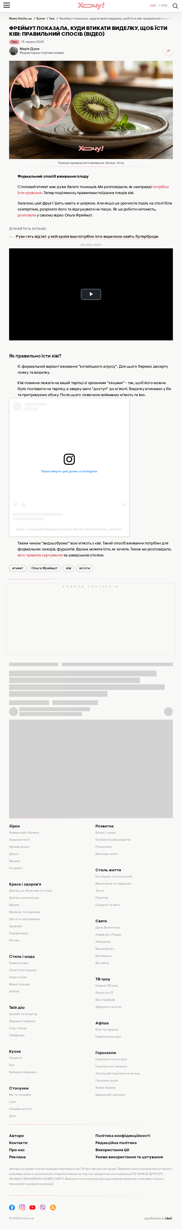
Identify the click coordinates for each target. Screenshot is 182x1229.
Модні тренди (19, 984)
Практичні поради (22, 970)
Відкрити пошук (175, 6)
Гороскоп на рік (106, 1080)
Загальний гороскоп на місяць (117, 1073)
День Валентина (107, 927)
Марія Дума (30, 49)
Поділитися (168, 51)
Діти (12, 1116)
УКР (153, 6)
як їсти (84, 568)
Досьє (14, 854)
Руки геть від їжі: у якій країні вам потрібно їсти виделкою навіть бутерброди (87, 237)
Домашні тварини (22, 1021)
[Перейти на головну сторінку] (91, 6)
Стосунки (19, 1089)
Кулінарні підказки (22, 1072)
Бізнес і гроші (105, 832)
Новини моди (18, 963)
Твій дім (17, 1008)
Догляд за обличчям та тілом (30, 891)
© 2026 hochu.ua (21, 1218)
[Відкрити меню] (6, 5)
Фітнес (14, 940)
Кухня (15, 1052)
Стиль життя (108, 870)
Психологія (103, 847)
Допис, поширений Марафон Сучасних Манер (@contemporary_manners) (69, 529)
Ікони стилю (18, 977)
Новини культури (108, 1037)
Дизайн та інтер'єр (23, 1014)
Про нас (17, 1150)
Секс (12, 1102)
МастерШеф (105, 1000)
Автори (16, 1136)
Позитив (101, 898)
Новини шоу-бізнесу (24, 832)
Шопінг (14, 991)
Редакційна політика (116, 1143)
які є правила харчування (40, 556)
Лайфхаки (16, 1035)
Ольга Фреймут (44, 568)
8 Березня (102, 942)
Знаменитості (19, 840)
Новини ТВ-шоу (106, 986)
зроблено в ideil (158, 1218)
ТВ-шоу (102, 980)
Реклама (17, 1157)
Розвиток (104, 826)
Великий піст (105, 949)
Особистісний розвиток (113, 840)
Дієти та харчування (24, 919)
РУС (164, 6)
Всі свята (102, 963)
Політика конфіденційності (122, 1136)
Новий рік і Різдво (108, 934)
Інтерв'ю (15, 868)
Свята (101, 921)
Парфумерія (18, 933)
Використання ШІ (112, 1150)
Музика (14, 861)
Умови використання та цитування (129, 1157)
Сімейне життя (20, 1109)
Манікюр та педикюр (24, 912)
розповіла (27, 216)
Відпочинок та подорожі (113, 883)
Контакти (18, 1143)
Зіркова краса (19, 847)
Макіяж (14, 905)
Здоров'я (15, 926)
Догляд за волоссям (24, 898)
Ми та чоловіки (20, 1095)
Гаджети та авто (107, 905)
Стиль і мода (22, 957)
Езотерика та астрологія (113, 876)
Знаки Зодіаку (105, 1088)
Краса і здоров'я (25, 885)
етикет (17, 568)
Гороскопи (105, 1053)
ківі (68, 568)
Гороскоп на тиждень (111, 1066)
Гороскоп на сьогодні (111, 1059)
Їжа (14, 42)
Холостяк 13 (104, 993)
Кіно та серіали (106, 1029)
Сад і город (17, 1028)
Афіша (102, 1023)
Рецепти (15, 1058)
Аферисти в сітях (108, 1007)
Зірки (14, 826)
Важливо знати (106, 854)
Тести (99, 891)
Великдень (103, 956)
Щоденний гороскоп (110, 1095)
